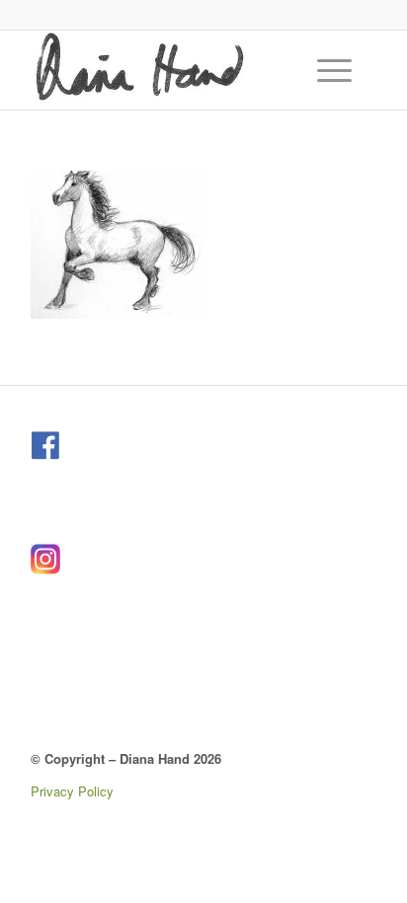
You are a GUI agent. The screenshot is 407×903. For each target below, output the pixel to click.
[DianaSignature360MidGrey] (169, 70)
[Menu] (324, 70)
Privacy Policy (72, 791)
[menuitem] (336, 70)
